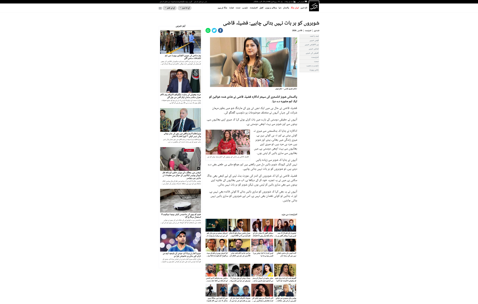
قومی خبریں (314, 40)
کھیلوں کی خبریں (312, 53)
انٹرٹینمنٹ (254, 8)
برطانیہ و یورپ (271, 8)
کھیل (261, 8)
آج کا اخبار (185, 8)
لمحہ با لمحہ (314, 36)
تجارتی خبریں (314, 49)
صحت (238, 8)
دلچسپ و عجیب (312, 65)
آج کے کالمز (170, 8)
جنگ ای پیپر (222, 8)
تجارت (231, 8)
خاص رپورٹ (314, 70)
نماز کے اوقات (288, 1)
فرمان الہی (300, 1)
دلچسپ (245, 8)
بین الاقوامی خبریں (312, 44)
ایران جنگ (295, 8)
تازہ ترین (303, 8)
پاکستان (286, 8)
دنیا (280, 8)
